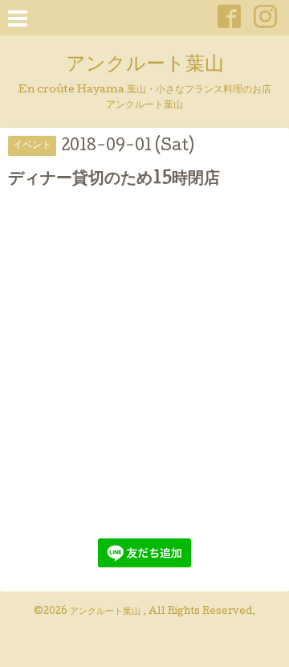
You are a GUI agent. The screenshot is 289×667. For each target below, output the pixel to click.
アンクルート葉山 (145, 65)
